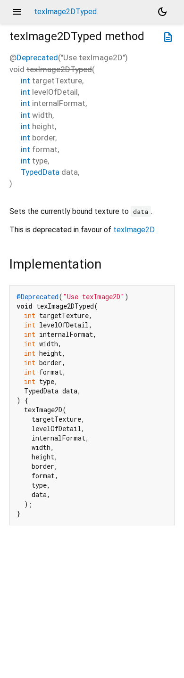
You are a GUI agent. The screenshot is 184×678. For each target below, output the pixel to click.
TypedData (40, 172)
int (25, 80)
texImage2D (133, 229)
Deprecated (37, 57)
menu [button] (17, 11)
